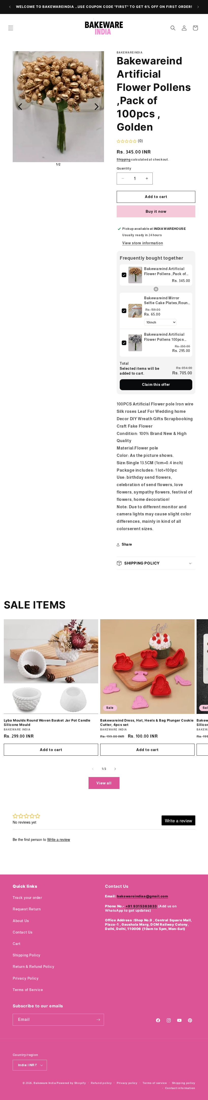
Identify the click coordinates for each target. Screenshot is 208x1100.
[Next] (96, 107)
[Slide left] (92, 768)
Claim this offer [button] (156, 385)
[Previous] (20, 107)
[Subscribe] (98, 1020)
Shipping (124, 159)
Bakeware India (44, 1082)
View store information (142, 243)
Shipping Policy (27, 955)
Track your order (27, 898)
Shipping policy (184, 1082)
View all (104, 783)
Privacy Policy (26, 978)
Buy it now (156, 211)
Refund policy (101, 1082)
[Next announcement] (198, 6)
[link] (135, 275)
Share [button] (127, 544)
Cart (16, 944)
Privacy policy (127, 1082)
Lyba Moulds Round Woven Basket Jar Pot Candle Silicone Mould (47, 722)
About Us (21, 921)
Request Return (27, 909)
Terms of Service (28, 990)
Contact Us (23, 932)
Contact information (180, 1088)
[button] (10, 28)
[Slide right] (115, 768)
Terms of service (155, 1082)
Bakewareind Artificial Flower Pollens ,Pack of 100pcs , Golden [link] (165, 271)
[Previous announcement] (9, 6)
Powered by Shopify (71, 1082)
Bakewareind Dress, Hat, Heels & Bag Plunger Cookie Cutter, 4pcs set (147, 722)
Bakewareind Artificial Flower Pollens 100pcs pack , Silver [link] (164, 337)
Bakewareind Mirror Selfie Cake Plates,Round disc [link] (167, 301)
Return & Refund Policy (33, 967)
